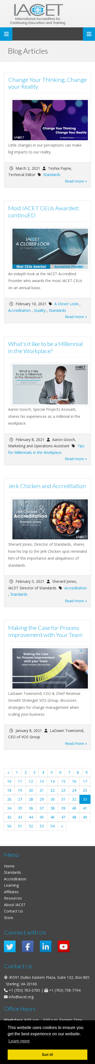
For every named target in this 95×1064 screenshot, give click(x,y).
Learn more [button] (19, 1041)
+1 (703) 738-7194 (64, 990)
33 (87, 799)
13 (42, 781)
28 (31, 799)
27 (20, 799)
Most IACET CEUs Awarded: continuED (43, 211)
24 (74, 790)
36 (31, 808)
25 (85, 790)
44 (31, 817)
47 (63, 817)
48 (74, 817)
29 (42, 799)
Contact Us (13, 911)
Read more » (76, 181)
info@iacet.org (21, 996)
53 (42, 826)
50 (9, 826)
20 (31, 790)
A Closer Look (66, 303)
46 (52, 817)
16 (74, 781)
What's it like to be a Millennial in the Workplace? (45, 347)
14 (52, 781)
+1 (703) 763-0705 (24, 990)
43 (20, 817)
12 (31, 781)
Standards (51, 174)
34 (9, 808)
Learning (11, 885)
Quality (40, 310)
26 (9, 799)
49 (85, 817)
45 (42, 817)
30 (52, 799)
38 (52, 808)
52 (31, 826)
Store (8, 917)
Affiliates (11, 891)
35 (20, 808)
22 (52, 790)
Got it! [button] (47, 1054)
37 (42, 808)
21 (42, 790)
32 (74, 799)
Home (9, 866)
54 (52, 826)
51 (20, 826)
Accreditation (19, 310)
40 (74, 808)
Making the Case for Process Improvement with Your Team (45, 631)
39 (63, 808)
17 (85, 781)
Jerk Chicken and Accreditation (47, 485)
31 (63, 799)
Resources (13, 898)
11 (20, 781)
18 (9, 790)
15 (63, 781)
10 (9, 781)
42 (9, 817)
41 (85, 808)
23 (63, 790)
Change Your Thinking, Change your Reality (47, 83)
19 (20, 790)
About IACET (15, 904)
